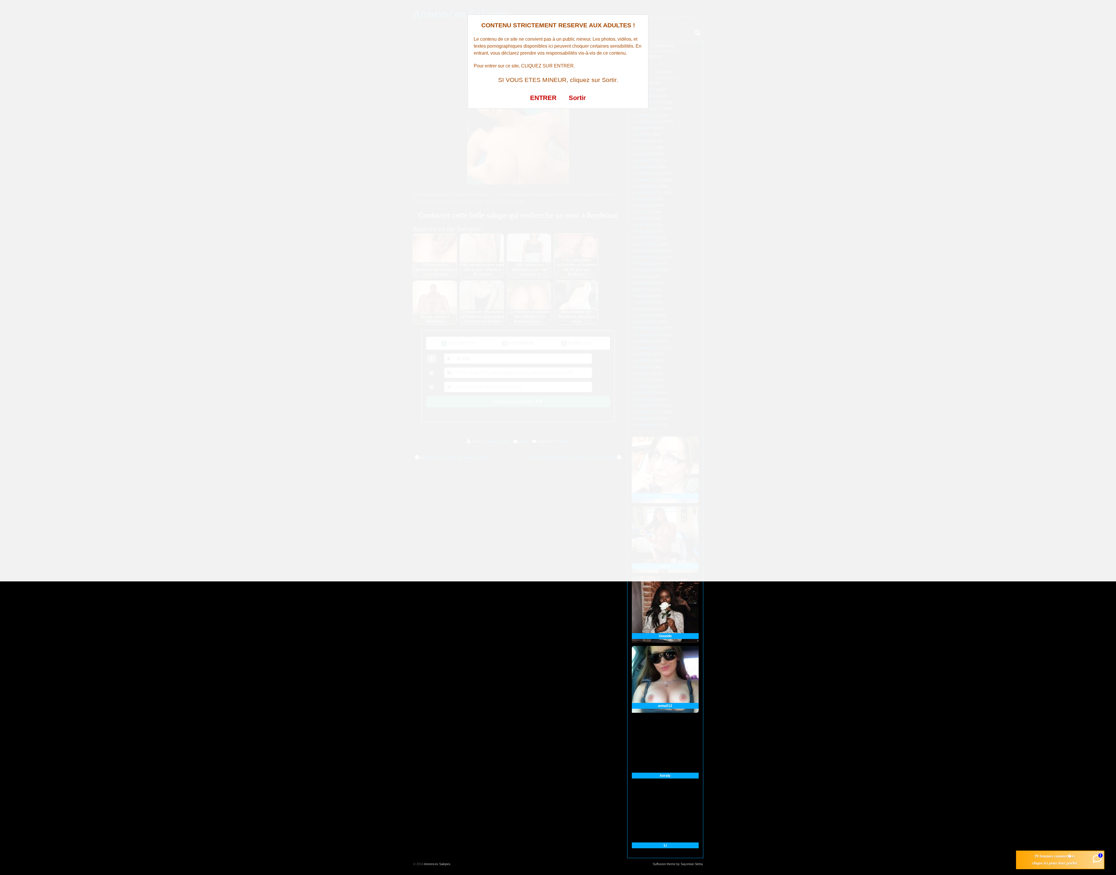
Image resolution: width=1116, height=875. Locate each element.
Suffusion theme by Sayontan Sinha (678, 864)
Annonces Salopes (437, 864)
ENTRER (543, 97)
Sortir (577, 97)
